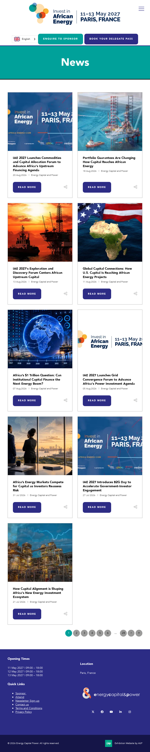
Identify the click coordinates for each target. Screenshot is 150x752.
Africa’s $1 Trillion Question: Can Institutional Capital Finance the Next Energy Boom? (37, 379)
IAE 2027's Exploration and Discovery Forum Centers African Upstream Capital (37, 273)
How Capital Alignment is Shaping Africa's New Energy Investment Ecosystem (38, 593)
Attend (19, 697)
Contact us (22, 704)
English (26, 39)
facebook (102, 712)
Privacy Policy (23, 712)
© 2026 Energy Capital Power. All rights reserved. (33, 743)
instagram (129, 712)
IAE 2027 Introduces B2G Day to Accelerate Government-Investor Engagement (107, 486)
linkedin (120, 712)
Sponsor (20, 693)
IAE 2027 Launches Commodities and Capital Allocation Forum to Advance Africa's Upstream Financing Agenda (37, 164)
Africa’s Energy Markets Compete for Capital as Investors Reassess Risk (38, 486)
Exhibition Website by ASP (128, 743)
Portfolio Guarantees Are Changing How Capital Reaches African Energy (109, 162)
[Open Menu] (141, 8)
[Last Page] (139, 633)
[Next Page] (131, 633)
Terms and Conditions (28, 708)
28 (123, 633)
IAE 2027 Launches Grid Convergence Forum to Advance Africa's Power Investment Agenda (109, 379)
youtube (111, 712)
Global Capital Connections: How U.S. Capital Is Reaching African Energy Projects (107, 273)
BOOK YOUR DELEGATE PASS (111, 38)
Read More (27, 187)
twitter (93, 712)
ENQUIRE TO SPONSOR (60, 38)
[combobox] (25, 39)
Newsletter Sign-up (27, 701)
